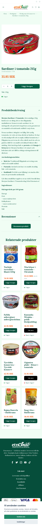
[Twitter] (17, 462)
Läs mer (31, 330)
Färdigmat (13, 14)
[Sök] (32, 7)
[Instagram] (21, 462)
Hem (5, 14)
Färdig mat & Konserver (27, 14)
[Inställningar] (36, 1)
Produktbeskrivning (13, 110)
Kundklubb (21, 482)
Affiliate (21, 485)
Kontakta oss (21, 479)
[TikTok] (29, 462)
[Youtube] (25, 462)
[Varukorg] (38, 7)
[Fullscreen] (21, 44)
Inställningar (21, 522)
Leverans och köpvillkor (21, 476)
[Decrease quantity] (4, 86)
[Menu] (3, 7)
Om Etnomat (21, 488)
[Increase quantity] (11, 86)
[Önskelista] (35, 7)
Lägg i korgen (10, 283)
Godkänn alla (21, 517)
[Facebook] (12, 462)
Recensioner (9, 216)
